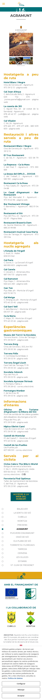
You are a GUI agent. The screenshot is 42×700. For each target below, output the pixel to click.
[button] (21, 4)
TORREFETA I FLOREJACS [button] (22, 545)
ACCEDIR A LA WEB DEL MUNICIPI (21, 496)
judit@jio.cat (24, 114)
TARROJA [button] (22, 549)
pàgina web (21, 87)
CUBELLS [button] (22, 517)
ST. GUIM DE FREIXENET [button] (22, 565)
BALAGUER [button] (22, 509)
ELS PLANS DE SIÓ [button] (22, 541)
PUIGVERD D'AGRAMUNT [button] (22, 533)
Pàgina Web (16, 218)
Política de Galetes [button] (15, 678)
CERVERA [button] (22, 553)
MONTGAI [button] (22, 521)
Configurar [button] (21, 684)
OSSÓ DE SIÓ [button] (22, 537)
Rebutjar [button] (21, 690)
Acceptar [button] (21, 696)
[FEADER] (11, 595)
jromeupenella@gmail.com (17, 99)
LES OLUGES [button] (22, 557)
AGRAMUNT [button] (22, 529)
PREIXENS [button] (22, 525)
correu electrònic (25, 386)
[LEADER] (31, 595)
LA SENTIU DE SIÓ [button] (22, 513)
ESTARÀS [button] (22, 561)
